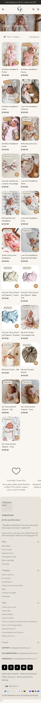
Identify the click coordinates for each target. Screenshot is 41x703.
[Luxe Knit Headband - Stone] (30, 166)
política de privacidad (10, 674)
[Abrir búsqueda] (33, 9)
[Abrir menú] (3, 9)
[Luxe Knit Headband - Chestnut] (30, 91)
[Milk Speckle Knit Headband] (11, 203)
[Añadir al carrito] (17, 63)
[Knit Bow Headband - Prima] (11, 128)
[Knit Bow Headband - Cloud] (11, 91)
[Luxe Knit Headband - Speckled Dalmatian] (30, 240)
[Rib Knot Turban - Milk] (11, 354)
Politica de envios (8, 677)
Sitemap (5, 680)
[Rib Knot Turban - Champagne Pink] (30, 317)
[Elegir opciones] (17, 174)
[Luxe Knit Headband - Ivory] (30, 203)
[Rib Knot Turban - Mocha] (30, 354)
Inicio (4, 21)
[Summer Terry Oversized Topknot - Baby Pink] (30, 277)
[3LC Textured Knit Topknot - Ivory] (11, 429)
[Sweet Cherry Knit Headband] (11, 240)
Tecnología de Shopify (29, 695)
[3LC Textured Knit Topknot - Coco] (30, 392)
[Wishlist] (1, 700)
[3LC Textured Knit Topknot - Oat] (11, 392)
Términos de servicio (25, 677)
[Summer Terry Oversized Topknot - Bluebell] (11, 317)
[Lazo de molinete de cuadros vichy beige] (11, 166)
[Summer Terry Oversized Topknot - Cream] (11, 277)
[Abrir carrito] (38, 9)
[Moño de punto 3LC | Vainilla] (30, 128)
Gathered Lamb (14, 695)
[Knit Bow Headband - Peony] (30, 54)
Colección (12, 21)
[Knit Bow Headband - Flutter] (11, 54)
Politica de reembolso (28, 674)
